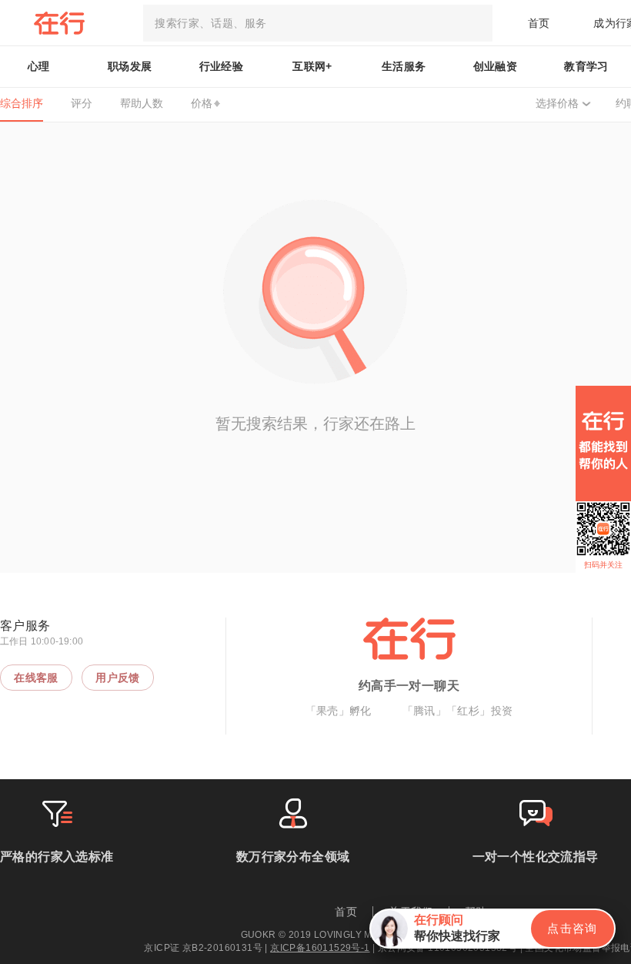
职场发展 (130, 66)
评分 (81, 103)
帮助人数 (141, 103)
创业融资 (495, 66)
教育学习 (586, 66)
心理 (39, 66)
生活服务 (404, 66)
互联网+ (312, 66)
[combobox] (317, 23)
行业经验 (221, 66)
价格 (201, 103)
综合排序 (21, 103)
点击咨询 (572, 928)
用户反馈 (117, 677)
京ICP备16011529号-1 (319, 947)
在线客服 (36, 677)
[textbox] (317, 23)
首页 (539, 23)
